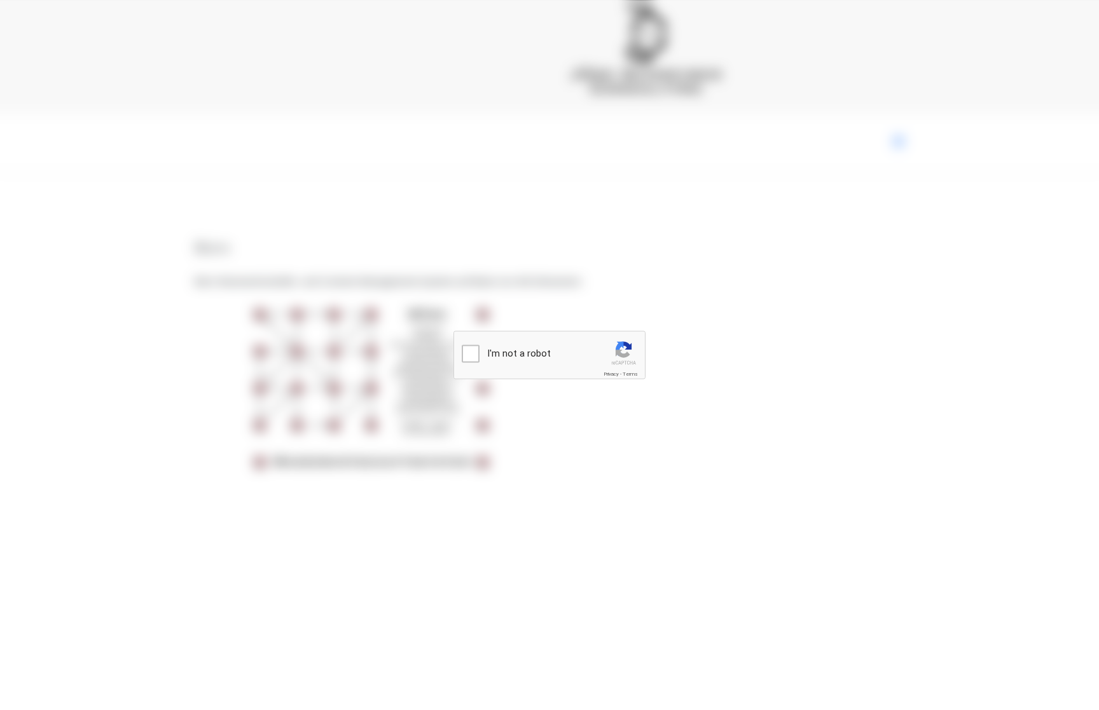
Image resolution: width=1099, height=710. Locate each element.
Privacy (611, 374)
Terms (630, 374)
